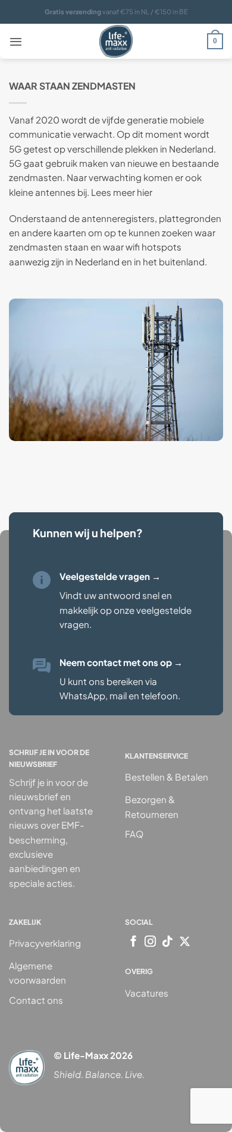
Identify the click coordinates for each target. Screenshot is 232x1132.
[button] (16, 41)
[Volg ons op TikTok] (167, 942)
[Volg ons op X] (184, 942)
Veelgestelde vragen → (110, 576)
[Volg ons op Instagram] (150, 942)
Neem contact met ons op (121, 662)
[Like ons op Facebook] (133, 942)
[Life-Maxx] (116, 41)
